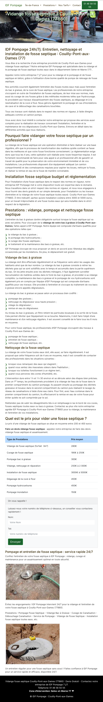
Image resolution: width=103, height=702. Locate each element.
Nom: (10, 517)
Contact (77, 5)
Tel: (10, 528)
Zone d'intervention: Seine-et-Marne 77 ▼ (51, 691)
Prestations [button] (49, 5)
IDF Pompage (13, 5)
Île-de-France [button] (32, 5)
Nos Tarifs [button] (63, 5)
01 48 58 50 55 (90, 5)
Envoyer (15, 541)
